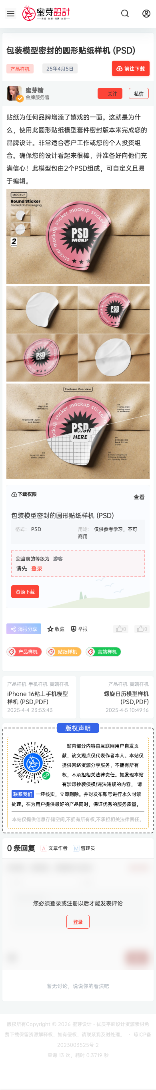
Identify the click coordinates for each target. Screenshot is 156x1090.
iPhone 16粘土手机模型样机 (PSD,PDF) (37, 697)
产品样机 (20, 68)
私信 (139, 94)
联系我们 (22, 794)
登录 (36, 568)
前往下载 (134, 69)
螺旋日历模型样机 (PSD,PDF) (126, 697)
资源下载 (25, 592)
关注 (112, 94)
